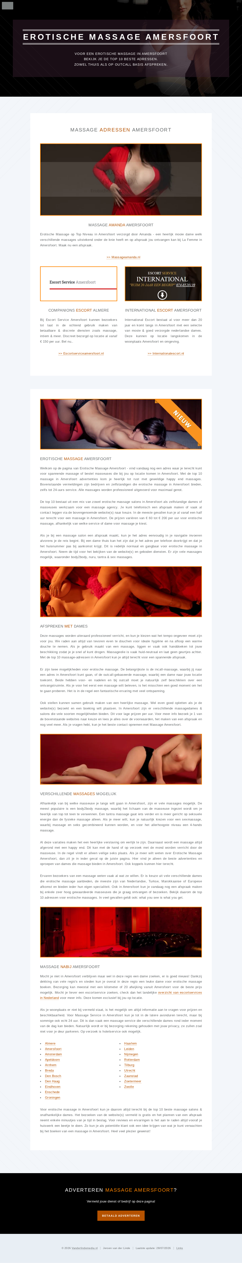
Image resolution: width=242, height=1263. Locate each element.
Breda (49, 1070)
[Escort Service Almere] (78, 283)
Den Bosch (53, 1076)
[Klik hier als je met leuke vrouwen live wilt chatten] (121, 424)
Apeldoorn (52, 1060)
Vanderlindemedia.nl (85, 1248)
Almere (50, 1043)
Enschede (52, 1092)
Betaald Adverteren (121, 1215)
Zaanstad (131, 1076)
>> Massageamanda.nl (123, 257)
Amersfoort (53, 1049)
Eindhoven (52, 1087)
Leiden (129, 1049)
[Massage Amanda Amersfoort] (121, 179)
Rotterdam (132, 1060)
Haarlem (130, 1043)
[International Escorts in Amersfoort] (163, 283)
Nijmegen (131, 1054)
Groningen (52, 1097)
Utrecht (129, 1070)
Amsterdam (53, 1054)
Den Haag (52, 1081)
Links (179, 1248)
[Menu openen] (6, 5)
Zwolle (129, 1087)
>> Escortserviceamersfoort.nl (81, 353)
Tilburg (129, 1065)
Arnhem (51, 1065)
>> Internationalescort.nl (166, 353)
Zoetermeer (132, 1081)
